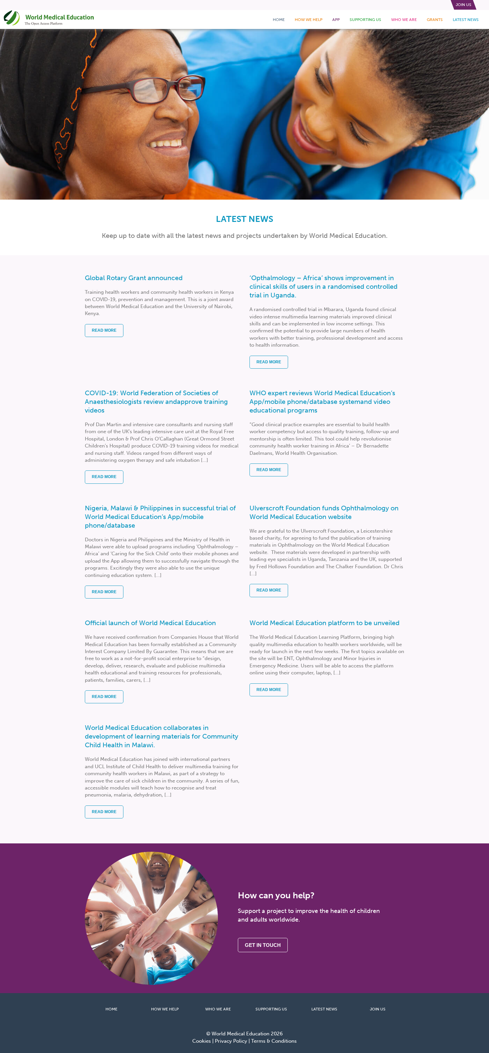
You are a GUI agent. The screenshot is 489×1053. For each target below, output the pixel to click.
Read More (104, 330)
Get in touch (263, 945)
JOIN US (378, 1009)
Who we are (404, 19)
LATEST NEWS (324, 1009)
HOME (111, 1009)
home (279, 19)
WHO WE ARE (218, 1009)
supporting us (365, 19)
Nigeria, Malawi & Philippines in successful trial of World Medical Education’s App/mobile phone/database (160, 516)
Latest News (466, 19)
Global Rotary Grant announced (134, 278)
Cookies (201, 1041)
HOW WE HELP (165, 1009)
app (336, 19)
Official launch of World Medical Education (150, 623)
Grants (435, 19)
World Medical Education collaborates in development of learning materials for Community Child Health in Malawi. (161, 736)
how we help (308, 19)
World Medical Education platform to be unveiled (324, 623)
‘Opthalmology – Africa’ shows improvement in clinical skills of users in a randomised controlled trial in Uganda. (323, 286)
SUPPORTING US (271, 1009)
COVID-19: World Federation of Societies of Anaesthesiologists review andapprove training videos (156, 401)
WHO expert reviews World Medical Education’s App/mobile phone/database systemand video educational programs (322, 401)
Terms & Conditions (274, 1041)
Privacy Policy (231, 1041)
